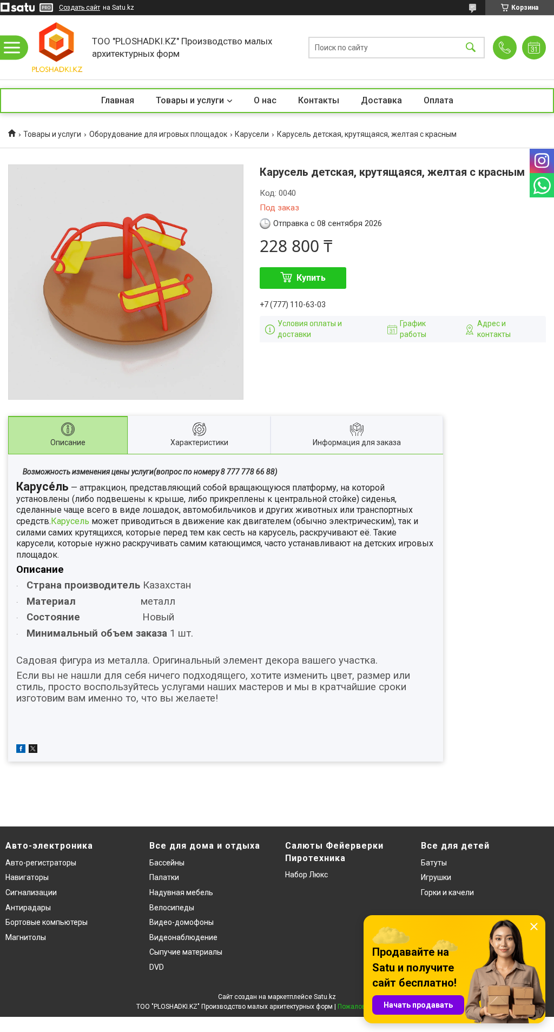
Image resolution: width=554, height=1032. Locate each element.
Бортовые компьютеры (46, 922)
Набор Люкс (306, 874)
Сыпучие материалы (185, 952)
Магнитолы (25, 937)
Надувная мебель (181, 892)
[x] (33, 750)
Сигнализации (31, 892)
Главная (117, 100)
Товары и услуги (190, 100)
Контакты (318, 100)
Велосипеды (171, 907)
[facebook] (20, 750)
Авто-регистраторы (40, 862)
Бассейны (166, 862)
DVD (156, 967)
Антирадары (28, 907)
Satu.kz (325, 997)
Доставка (381, 100)
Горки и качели (447, 892)
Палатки (164, 877)
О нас (265, 100)
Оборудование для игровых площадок (158, 134)
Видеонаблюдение (183, 937)
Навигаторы (27, 877)
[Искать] (471, 47)
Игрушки (436, 877)
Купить (311, 278)
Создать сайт (79, 7)
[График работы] (534, 47)
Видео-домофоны (181, 922)
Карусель (70, 521)
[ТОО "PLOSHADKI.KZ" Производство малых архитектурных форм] (57, 47)
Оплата (438, 100)
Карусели (252, 134)
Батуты (434, 862)
